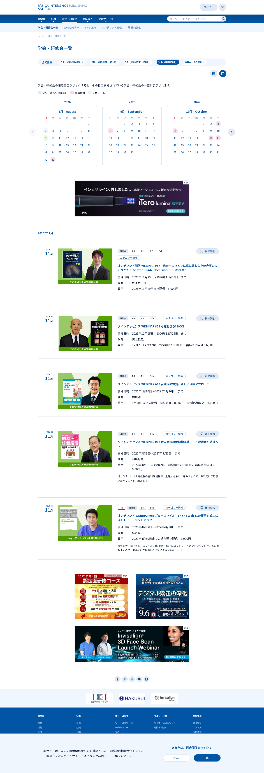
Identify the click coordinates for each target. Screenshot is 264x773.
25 (60, 152)
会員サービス (106, 19)
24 (53, 152)
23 (45, 152)
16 (45, 145)
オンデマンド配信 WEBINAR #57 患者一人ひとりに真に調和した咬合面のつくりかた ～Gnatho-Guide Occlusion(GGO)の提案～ (167, 267)
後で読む (136, 27)
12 (67, 138)
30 (45, 159)
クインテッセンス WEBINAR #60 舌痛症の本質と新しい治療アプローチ (164, 384)
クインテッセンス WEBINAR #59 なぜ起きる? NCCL (151, 326)
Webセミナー (71, 27)
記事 (53, 19)
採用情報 (197, 732)
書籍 (40, 722)
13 (74, 138)
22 (88, 145)
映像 (40, 732)
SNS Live (90, 27)
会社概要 (197, 722)
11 (60, 138)
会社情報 (197, 715)
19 (67, 145)
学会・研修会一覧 (48, 27)
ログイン (209, 7)
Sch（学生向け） (168, 62)
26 (67, 152)
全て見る (47, 62)
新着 (79, 722)
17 (53, 145)
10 (53, 138)
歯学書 (41, 19)
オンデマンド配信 (112, 27)
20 (74, 145)
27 (74, 152)
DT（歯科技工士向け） (138, 62)
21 (81, 145)
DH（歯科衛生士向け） (104, 62)
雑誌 (40, 727)
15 (88, 138)
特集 (79, 732)
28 (81, 152)
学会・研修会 (69, 19)
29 (88, 152)
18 (60, 145)
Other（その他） (195, 62)
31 (53, 159)
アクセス (197, 727)
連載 (79, 727)
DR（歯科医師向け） (72, 62)
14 (81, 138)
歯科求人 (88, 19)
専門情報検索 (160, 727)
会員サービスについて (165, 722)
